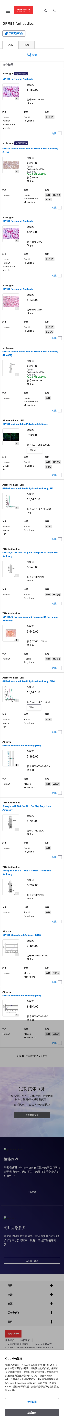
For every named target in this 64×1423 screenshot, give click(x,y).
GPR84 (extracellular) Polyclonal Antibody (25, 424)
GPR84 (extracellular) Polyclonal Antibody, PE (27, 488)
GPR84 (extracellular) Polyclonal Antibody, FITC (28, 681)
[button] (32, 55)
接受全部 (32, 1412)
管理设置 (32, 1401)
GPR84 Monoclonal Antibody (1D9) (21, 745)
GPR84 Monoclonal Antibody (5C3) (21, 934)
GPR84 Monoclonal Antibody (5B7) (21, 995)
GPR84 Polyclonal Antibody (17, 78)
